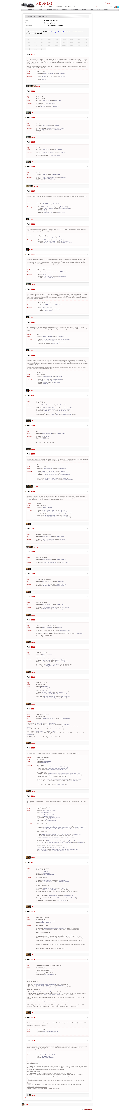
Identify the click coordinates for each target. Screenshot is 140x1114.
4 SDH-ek (43, 106)
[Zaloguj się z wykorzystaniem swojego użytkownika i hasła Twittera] (118, 6)
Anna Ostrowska (60, 784)
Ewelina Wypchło (58, 379)
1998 (71, 40)
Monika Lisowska (65, 474)
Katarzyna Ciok (60, 240)
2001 (28, 43)
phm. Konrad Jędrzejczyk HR (50, 1031)
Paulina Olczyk (51, 768)
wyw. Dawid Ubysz (45, 1056)
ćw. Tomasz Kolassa (45, 873)
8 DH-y (43, 78)
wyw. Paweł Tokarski (54, 817)
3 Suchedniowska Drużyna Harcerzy (50, 837)
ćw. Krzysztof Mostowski (48, 816)
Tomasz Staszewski (65, 339)
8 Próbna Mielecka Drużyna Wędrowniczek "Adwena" (69, 773)
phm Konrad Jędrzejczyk (49, 810)
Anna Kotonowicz (56, 129)
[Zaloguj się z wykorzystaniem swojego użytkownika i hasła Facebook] (114, 6)
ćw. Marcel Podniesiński (46, 922)
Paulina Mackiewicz (64, 630)
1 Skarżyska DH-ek (48, 881)
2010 (28, 46)
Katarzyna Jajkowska (66, 407)
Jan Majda (62, 471)
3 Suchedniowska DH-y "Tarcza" (50, 890)
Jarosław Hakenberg (48, 73)
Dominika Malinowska (63, 410)
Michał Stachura (58, 149)
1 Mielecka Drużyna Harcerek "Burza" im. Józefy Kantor (55, 834)
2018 (85, 46)
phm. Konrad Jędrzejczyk (48, 921)
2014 (57, 46)
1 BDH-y (45, 382)
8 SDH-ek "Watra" (54, 414)
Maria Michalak (52, 773)
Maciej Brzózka (63, 207)
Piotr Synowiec (55, 105)
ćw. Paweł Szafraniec (65, 718)
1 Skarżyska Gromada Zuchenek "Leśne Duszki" (58, 779)
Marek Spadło (64, 511)
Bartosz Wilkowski (52, 723)
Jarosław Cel (63, 152)
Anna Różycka (30, 734)
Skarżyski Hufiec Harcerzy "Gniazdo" (51, 994)
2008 (78, 43)
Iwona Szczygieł (65, 241)
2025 (42, 49)
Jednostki (64, 9)
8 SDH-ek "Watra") (63, 767)
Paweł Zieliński (54, 78)
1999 (78, 40)
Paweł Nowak (61, 73)
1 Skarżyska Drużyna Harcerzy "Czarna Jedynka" (55, 928)
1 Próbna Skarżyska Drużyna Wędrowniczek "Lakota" (69, 775)
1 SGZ (47, 379)
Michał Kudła (55, 343)
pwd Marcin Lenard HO (49, 1055)
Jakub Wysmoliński (64, 473)
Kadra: (28, 73)
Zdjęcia (84, 9)
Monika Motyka (54, 380)
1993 (35, 40)
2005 (57, 43)
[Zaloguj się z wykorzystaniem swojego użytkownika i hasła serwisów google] (116, 6)
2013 (50, 46)
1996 (57, 40)
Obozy (40, 9)
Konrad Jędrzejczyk (61, 559)
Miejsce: (27, 20)
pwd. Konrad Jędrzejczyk (49, 718)
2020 (35, 49)
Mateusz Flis (63, 342)
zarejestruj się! (107, 6)
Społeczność (74, 9)
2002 (35, 43)
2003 (42, 43)
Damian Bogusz (60, 536)
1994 (42, 40)
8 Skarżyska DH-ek (47, 880)
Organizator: (28, 25)
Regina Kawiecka (52, 775)
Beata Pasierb (80, 633)
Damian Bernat (60, 604)
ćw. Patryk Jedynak (48, 1059)
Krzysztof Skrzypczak (66, 409)
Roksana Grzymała (60, 585)
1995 (50, 40)
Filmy (91, 9)
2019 (28, 49)
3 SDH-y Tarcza (38, 723)
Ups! (112, 6)
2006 (64, 43)
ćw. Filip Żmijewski (45, 812)
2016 (71, 46)
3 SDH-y (44, 105)
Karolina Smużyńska (68, 895)
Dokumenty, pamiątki (52, 9)
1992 (28, 40)
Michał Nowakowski (67, 242)
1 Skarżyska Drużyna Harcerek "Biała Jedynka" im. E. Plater (58, 828)
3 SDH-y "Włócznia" (48, 178)
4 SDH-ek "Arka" (49, 154)
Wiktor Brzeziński (61, 404)
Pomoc (106, 9)
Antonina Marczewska (64, 881)
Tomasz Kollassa (45, 762)
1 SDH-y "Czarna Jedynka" (48, 152)
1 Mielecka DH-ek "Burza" (52, 693)
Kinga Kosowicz (59, 729)
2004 (50, 43)
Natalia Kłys (61, 985)
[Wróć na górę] (87, 54)
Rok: (26, 23)
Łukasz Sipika (60, 336)
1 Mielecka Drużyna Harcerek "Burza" (58, 848)
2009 (85, 43)
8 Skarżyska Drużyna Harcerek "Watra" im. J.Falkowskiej (56, 827)
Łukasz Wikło (60, 581)
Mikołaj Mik (60, 692)
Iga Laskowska (68, 513)
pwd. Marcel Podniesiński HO (48, 1033)
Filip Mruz (59, 627)
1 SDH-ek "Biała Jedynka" (50, 103)
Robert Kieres (57, 100)
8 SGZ (57, 513)
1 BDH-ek (45, 383)
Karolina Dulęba (62, 276)
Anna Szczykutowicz (64, 632)
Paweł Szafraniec (47, 761)
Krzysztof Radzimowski (64, 208)
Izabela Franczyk (67, 414)
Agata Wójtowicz (60, 128)
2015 (64, 46)
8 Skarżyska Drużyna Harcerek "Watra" (44, 985)
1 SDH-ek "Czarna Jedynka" (48, 409)
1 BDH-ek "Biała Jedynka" (50, 474)
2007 (71, 43)
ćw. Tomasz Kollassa (51, 820)
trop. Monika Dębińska (52, 769)
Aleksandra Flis (55, 106)
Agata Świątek (63, 659)
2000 (85, 40)
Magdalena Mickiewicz (60, 584)
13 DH (43, 380)
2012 (42, 46)
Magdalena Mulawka (66, 724)
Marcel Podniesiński (43, 850)
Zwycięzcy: (29, 76)
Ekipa (98, 9)
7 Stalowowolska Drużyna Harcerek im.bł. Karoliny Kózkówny (57, 826)
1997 (64, 40)
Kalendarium (31, 9)
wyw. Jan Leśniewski (50, 819)
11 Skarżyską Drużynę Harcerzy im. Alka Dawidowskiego (66, 32)
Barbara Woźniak (62, 212)
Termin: (28, 71)
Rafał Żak (56, 125)
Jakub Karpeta (56, 382)
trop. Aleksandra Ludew (52, 767)
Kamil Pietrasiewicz (62, 271)
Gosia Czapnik (65, 562)
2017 (78, 46)
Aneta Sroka (62, 76)
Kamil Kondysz (65, 607)
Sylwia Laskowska (81, 826)
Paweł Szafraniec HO (49, 815)
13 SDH (45, 209)
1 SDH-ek (44, 76)
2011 (35, 46)
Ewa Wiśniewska (53, 731)
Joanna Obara (63, 540)
